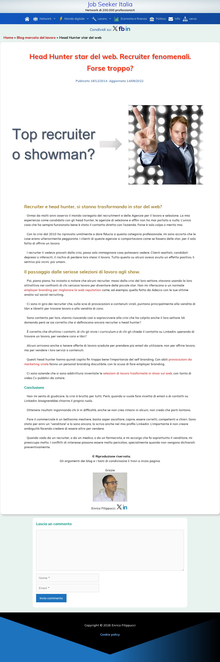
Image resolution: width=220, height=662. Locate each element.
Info (177, 18)
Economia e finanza (133, 18)
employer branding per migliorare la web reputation (62, 290)
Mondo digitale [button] (74, 18)
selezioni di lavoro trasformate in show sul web (137, 373)
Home (8, 37)
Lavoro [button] (102, 18)
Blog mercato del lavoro (36, 37)
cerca (192, 18)
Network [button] (45, 18)
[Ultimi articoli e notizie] (27, 18)
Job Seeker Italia (110, 4)
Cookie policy (110, 634)
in (125, 507)
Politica (160, 18)
